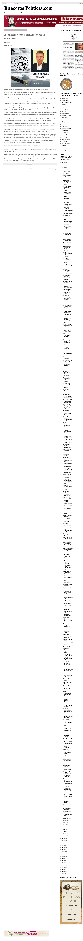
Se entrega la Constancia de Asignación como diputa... (67, 650)
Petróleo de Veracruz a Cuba (67, 286)
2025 (63, 165)
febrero (65, 833)
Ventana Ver (64, 150)
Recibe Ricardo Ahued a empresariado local (66, 217)
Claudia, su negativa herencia (67, 756)
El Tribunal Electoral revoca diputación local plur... (67, 694)
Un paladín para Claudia (67, 805)
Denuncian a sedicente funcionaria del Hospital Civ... (67, 493)
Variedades (64, 136)
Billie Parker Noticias (66, 115)
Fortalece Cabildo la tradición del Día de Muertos (67, 325)
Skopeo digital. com (66, 143)
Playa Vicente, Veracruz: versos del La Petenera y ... (67, 687)
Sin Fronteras (64, 145)
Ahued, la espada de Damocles (67, 515)
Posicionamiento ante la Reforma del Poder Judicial (67, 789)
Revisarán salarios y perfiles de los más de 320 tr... (67, 177)
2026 (63, 162)
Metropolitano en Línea (67, 119)
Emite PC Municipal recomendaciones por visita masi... (68, 212)
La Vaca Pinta (66, 394)
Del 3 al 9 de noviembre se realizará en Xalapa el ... (66, 379)
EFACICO (64, 104)
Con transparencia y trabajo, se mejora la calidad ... (67, 705)
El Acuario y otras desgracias (67, 808)
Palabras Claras (65, 98)
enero (64, 836)
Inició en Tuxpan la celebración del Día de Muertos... (67, 282)
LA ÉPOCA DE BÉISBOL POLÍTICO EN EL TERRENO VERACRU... (67, 773)
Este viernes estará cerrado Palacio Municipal (67, 223)
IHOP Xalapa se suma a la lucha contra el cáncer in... (67, 412)
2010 (63, 867)
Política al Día (65, 130)
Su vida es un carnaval (66, 302)
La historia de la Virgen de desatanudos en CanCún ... (67, 431)
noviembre (65, 171)
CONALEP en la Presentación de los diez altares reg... (67, 235)
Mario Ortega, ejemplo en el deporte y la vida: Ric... (67, 619)
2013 (63, 860)
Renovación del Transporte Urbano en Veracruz (66, 348)
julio (64, 822)
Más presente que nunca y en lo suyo (67, 397)
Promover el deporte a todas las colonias (67, 227)
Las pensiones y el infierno (67, 512)
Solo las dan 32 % (67, 525)
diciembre (65, 169)
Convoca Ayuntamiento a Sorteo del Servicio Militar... (67, 271)
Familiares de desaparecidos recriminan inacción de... (66, 200)
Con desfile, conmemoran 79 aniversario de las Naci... (67, 710)
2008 (63, 871)
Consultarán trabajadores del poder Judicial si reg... (67, 481)
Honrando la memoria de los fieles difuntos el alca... (67, 182)
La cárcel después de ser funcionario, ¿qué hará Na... (67, 530)
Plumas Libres (65, 100)
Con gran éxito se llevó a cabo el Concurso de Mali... (67, 188)
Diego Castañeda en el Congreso (67, 243)
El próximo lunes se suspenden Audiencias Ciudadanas (67, 206)
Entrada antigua (53, 169)
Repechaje (65, 231)
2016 (63, 854)
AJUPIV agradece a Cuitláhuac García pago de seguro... (67, 727)
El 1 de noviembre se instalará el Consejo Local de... (67, 573)
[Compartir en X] (29, 164)
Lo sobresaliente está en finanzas (67, 239)
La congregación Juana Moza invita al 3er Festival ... (67, 716)
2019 (63, 847)
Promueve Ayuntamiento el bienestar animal (67, 780)
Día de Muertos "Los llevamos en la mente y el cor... (67, 446)
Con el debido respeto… (66, 454)
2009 (63, 869)
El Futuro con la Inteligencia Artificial (67, 450)
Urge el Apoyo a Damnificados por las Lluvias (67, 636)
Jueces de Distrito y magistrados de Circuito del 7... (67, 476)
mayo (64, 827)
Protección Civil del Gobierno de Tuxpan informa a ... (67, 664)
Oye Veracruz (65, 132)
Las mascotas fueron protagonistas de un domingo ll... (68, 549)
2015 (63, 856)
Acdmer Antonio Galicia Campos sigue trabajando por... (67, 761)
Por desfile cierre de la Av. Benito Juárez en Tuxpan (67, 740)
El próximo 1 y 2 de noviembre (67, 584)
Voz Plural (64, 106)
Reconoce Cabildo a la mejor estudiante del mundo (67, 625)
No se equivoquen (67, 646)
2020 (63, 845)
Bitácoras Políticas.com (28, 7)
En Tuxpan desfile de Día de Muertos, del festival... (67, 277)
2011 (63, 865)
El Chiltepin (64, 141)
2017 (63, 852)
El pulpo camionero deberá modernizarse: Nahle (67, 425)
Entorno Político (65, 109)
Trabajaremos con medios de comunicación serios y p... (67, 320)
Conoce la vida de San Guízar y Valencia (67, 735)
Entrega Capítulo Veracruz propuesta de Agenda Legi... (67, 767)
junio (64, 825)
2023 (63, 838)
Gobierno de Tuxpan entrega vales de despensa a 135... (68, 330)
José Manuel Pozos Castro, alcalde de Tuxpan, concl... (67, 602)
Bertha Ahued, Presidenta (66, 357)
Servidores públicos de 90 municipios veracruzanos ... (67, 465)
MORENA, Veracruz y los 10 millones (67, 675)
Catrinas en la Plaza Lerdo (67, 588)
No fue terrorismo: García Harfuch (67, 553)
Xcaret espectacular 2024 (67, 534)
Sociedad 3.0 (64, 111)
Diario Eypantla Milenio (67, 102)
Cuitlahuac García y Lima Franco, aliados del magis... (67, 336)
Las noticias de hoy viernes (67, 640)
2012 (63, 863)
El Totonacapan (65, 108)
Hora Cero (64, 147)
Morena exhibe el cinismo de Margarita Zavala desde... (67, 813)
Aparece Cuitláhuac (67, 503)
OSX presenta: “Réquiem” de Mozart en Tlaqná (67, 391)
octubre (65, 173)
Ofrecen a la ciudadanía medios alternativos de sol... (68, 670)
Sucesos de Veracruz (66, 149)
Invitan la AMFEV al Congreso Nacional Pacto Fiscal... (67, 507)
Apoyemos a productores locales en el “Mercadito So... (67, 700)
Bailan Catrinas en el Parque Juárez (67, 793)
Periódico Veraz (65, 122)
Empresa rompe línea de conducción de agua (66, 342)
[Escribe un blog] (28, 164)
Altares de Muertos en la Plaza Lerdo (67, 368)
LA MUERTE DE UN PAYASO (67, 315)
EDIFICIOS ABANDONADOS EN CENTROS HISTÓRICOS (67, 470)
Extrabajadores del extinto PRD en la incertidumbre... (67, 353)
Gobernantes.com (65, 113)
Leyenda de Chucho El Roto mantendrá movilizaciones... (67, 613)
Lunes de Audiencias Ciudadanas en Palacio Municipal (68, 441)
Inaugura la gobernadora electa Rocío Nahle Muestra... (67, 373)
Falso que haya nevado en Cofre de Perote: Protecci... (67, 499)
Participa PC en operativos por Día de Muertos (67, 266)
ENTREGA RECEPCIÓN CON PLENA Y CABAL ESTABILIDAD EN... (67, 566)
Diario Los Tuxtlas (66, 139)
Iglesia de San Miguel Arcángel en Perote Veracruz (67, 254)
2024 (63, 167)
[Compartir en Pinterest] (31, 164)
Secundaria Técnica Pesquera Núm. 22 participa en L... (67, 520)
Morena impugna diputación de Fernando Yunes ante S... (67, 385)
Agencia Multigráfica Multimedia (69, 121)
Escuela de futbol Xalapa (67, 679)
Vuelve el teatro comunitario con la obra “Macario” (67, 436)
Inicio (31, 169)
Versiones (64, 124)
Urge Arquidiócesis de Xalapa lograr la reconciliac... (67, 539)
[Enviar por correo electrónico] (27, 164)
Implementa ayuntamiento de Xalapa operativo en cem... (67, 459)
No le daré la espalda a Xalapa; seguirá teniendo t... (67, 721)
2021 (63, 843)
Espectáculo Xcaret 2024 (67, 682)
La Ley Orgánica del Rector (68, 643)
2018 (63, 849)
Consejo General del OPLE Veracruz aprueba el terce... (67, 401)
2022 (63, 841)
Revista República (66, 134)
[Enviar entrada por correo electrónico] (25, 164)
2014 (63, 858)
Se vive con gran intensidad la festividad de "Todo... (67, 291)
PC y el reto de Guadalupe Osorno (66, 801)
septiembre (66, 818)
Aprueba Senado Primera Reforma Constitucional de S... (67, 544)
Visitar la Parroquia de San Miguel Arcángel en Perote (67, 194)
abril (64, 829)
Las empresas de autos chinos (67, 731)
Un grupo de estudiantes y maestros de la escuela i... (67, 297)
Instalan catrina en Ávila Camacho (67, 581)
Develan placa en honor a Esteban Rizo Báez (67, 592)
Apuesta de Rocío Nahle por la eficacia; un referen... (67, 248)
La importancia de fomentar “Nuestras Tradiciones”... (67, 745)
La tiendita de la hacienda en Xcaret (67, 631)
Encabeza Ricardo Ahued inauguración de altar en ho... (67, 607)
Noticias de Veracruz (66, 128)
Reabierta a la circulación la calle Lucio (68, 597)
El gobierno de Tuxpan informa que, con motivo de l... (67, 558)
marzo (64, 831)
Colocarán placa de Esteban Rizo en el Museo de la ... (67, 306)
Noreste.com (64, 117)
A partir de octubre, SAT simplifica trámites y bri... (67, 311)
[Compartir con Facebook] (30, 164)
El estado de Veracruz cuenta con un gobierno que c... (67, 260)
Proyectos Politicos (66, 137)
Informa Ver (64, 126)
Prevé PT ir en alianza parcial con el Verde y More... (67, 406)
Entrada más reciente (9, 169)
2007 (63, 874)
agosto (64, 820)
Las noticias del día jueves (67, 797)
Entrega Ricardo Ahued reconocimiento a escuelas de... (67, 418)
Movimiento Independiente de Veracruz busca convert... (67, 751)
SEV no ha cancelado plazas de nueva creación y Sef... (67, 487)
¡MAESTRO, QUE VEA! (67, 578)
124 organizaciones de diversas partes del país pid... (67, 785)
